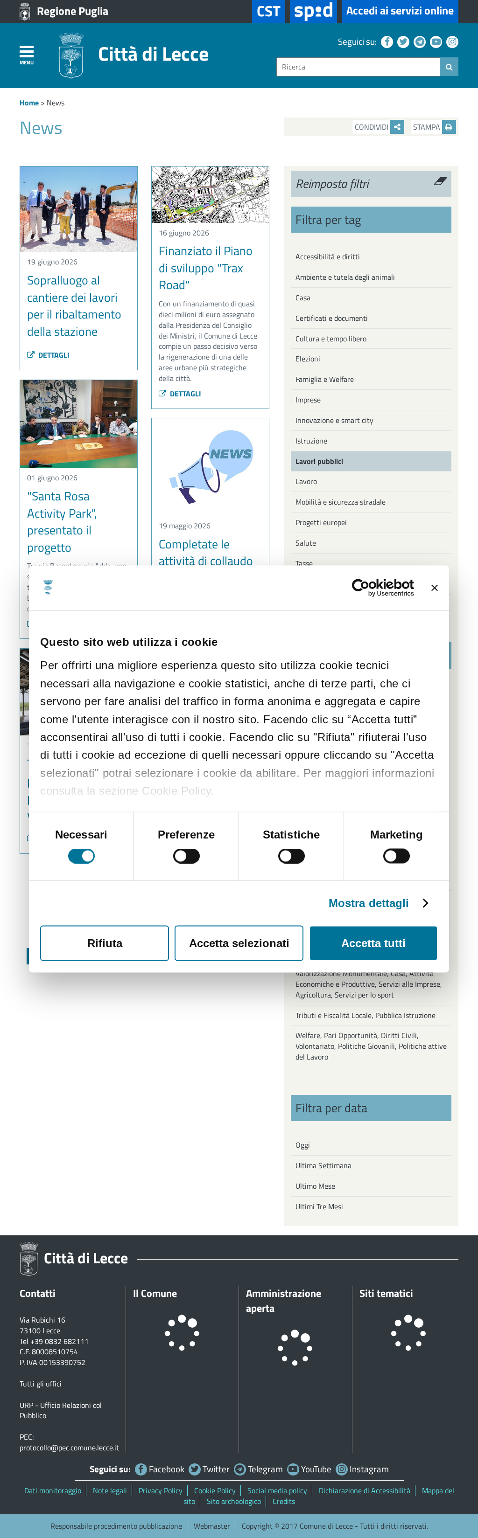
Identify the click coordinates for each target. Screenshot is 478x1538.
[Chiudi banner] (434, 588)
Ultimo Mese (315, 1186)
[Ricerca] (449, 66)
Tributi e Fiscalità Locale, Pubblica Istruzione (365, 1015)
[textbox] (358, 66)
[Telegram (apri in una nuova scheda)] (418, 41)
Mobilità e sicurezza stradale (340, 501)
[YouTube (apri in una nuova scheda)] (435, 41)
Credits (284, 1501)
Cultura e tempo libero (330, 338)
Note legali (110, 1490)
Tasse (304, 563)
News (55, 102)
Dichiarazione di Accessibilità (364, 1490)
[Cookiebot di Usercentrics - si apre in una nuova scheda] (373, 588)
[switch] (186, 856)
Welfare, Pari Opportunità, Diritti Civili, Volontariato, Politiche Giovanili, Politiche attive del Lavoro (371, 1046)
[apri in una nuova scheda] (313, 11)
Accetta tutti (373, 943)
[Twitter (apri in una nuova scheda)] (402, 41)
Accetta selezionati (239, 943)
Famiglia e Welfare (324, 379)
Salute (305, 542)
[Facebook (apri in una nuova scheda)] (386, 41)
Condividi (372, 126)
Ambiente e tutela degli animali (345, 277)
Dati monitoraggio (52, 1490)
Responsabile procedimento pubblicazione (116, 1525)
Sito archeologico (234, 1501)
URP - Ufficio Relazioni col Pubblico (61, 1410)
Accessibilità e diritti (327, 256)
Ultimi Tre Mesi (319, 1206)
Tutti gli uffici (41, 1383)
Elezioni (307, 358)
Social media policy (277, 1490)
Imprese (308, 399)
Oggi (302, 1144)
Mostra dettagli (369, 903)
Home (29, 102)
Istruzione (311, 440)
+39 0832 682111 (59, 1341)
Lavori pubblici (319, 461)
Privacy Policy (161, 1490)
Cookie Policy (215, 1490)
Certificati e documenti (331, 318)
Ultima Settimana (323, 1165)
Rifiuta (104, 943)
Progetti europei (321, 522)
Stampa (427, 126)
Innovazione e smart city (334, 420)
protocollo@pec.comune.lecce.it (69, 1447)
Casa (302, 297)
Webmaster (212, 1525)
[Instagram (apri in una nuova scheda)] (451, 41)
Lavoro (306, 481)
